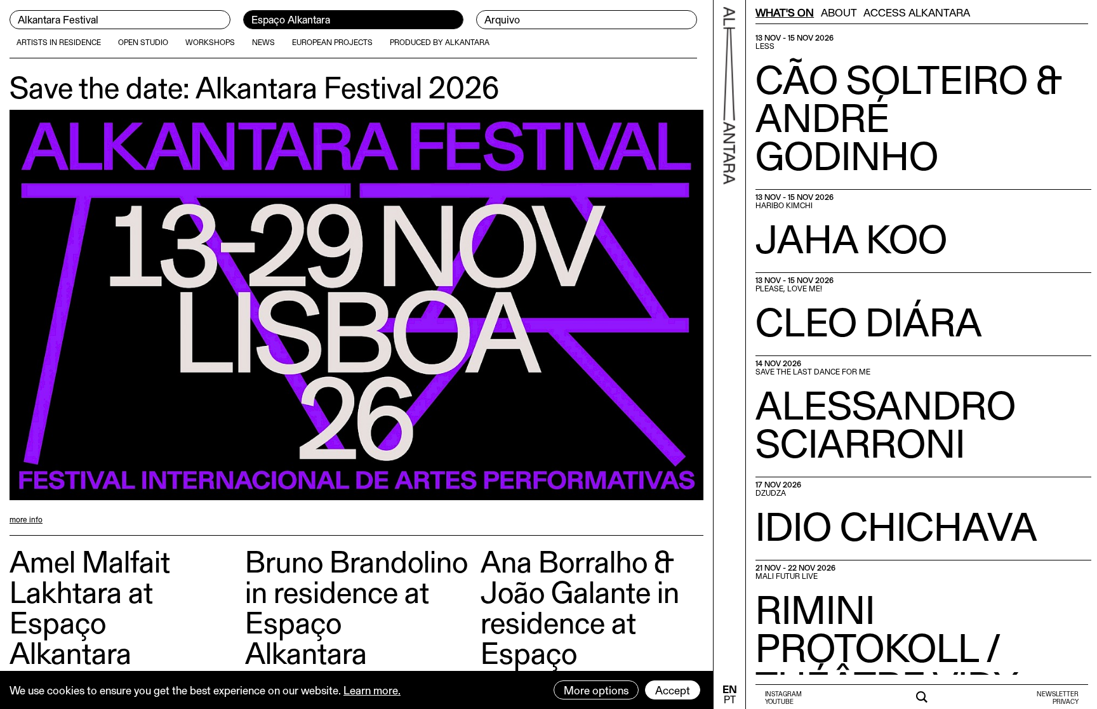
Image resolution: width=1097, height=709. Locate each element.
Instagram (783, 693)
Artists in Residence (59, 42)
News (263, 42)
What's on (784, 12)
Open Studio (143, 42)
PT (730, 699)
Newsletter (1058, 693)
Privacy (1066, 701)
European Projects (332, 42)
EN (729, 689)
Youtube (779, 701)
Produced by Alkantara (439, 42)
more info (26, 519)
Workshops (210, 42)
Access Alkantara (916, 12)
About (839, 12)
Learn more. (372, 690)
